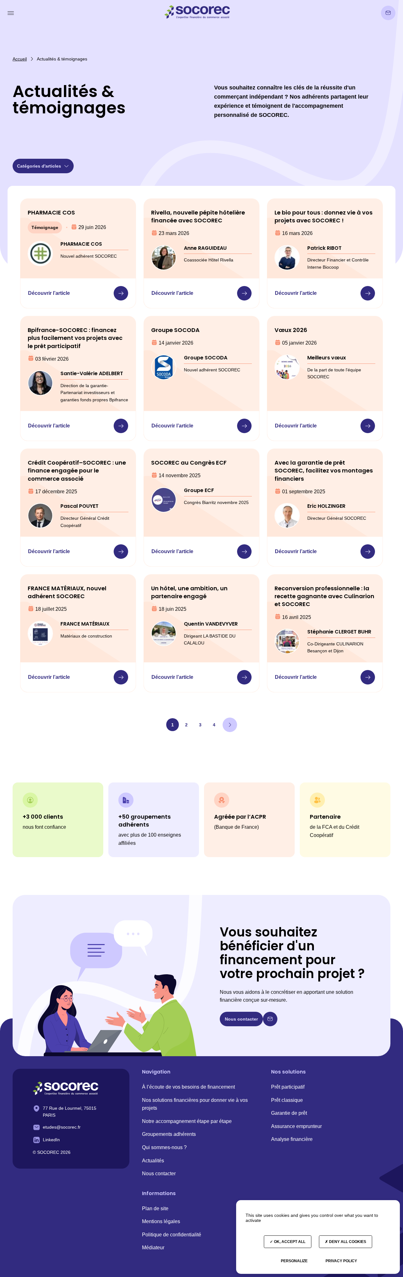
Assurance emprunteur (296, 1126)
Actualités (153, 1160)
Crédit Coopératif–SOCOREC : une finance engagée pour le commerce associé (77, 470)
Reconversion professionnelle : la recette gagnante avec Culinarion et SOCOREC (324, 596)
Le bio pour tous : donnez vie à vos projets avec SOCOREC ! (323, 216)
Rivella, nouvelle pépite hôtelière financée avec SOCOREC (198, 216)
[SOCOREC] (65, 1089)
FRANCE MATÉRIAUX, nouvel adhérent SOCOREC (67, 592)
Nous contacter (159, 1173)
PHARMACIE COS (51, 212)
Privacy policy (341, 1261)
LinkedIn (51, 1139)
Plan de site (155, 1208)
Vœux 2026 (291, 330)
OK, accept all (289, 1242)
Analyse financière (292, 1139)
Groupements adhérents (169, 1134)
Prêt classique (287, 1100)
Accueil (20, 58)
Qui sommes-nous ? (164, 1147)
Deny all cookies (347, 1242)
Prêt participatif (287, 1087)
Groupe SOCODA (175, 330)
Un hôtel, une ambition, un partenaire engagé (189, 592)
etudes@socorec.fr (62, 1127)
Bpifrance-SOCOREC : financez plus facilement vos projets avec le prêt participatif (75, 338)
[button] (11, 13)
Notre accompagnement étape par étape (187, 1121)
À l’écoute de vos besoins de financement (188, 1087)
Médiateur (153, 1247)
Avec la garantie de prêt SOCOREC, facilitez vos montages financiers (324, 470)
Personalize (294, 1261)
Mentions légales (161, 1221)
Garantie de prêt (289, 1113)
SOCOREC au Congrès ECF (189, 463)
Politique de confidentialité (171, 1234)
